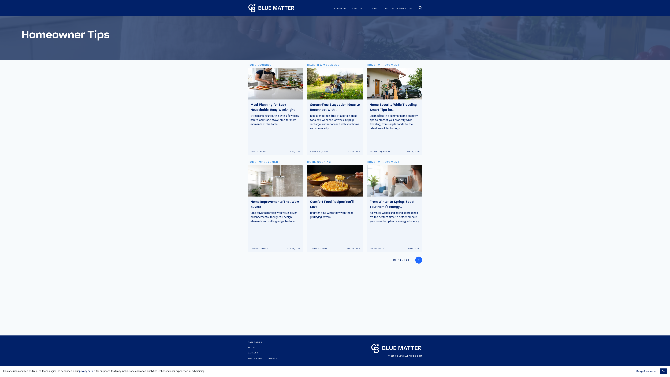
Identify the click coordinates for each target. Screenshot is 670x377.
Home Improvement (383, 65)
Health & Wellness (323, 65)
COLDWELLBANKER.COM (408, 356)
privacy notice (87, 371)
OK (663, 371)
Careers (253, 353)
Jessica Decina (258, 151)
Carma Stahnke (259, 248)
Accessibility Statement (263, 358)
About (376, 8)
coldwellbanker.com (398, 8)
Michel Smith (377, 248)
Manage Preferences (646, 371)
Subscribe (340, 8)
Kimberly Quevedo (320, 151)
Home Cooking (259, 65)
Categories (359, 8)
